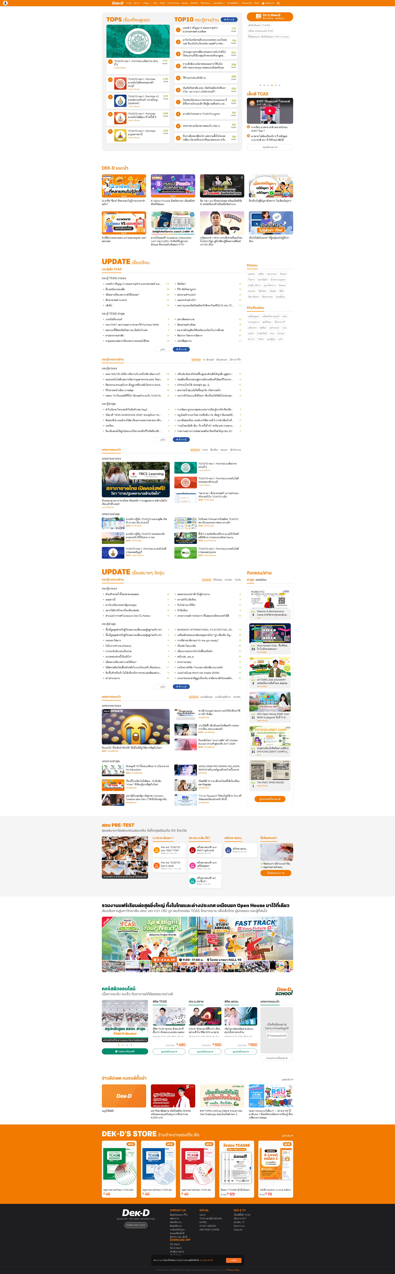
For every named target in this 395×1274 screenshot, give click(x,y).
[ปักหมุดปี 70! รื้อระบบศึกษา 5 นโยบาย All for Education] (113, 770)
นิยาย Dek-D (176, 1248)
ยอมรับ (234, 1260)
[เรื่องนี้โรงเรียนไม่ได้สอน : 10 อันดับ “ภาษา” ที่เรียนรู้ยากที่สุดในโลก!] (113, 785)
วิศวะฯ (283, 274)
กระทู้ (128, 3)
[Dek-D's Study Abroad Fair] (245, 944)
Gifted (281, 333)
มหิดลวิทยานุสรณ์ (271, 316)
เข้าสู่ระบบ (269, 3)
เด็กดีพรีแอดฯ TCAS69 (259, 25)
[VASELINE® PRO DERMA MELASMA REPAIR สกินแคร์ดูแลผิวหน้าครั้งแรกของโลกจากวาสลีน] (185, 770)
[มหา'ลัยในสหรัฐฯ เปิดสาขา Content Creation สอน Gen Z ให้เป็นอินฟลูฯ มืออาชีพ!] (113, 800)
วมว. (285, 327)
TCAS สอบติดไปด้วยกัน (211, 1218)
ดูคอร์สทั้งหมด (168, 1052)
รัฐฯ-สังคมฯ (253, 296)
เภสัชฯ (261, 274)
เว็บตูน (146, 3)
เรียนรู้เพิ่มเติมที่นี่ (206, 1260)
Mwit (285, 316)
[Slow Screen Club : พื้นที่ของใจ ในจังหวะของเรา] (270, 634)
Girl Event (202, 773)
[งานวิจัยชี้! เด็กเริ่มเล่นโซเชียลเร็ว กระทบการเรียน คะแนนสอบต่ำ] (185, 730)
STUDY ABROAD (208, 1226)
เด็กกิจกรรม (235, 449)
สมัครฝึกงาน (176, 1222)
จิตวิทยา (262, 291)
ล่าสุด (250, 580)
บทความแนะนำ (111, 697)
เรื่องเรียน (214, 449)
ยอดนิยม (261, 580)
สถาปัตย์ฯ (262, 279)
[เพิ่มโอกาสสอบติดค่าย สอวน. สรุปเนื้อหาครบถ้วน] (241, 1016)
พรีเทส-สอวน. (233, 838)
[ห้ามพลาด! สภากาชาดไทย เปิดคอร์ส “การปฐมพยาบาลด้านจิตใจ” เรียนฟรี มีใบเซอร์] (136, 479)
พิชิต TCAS (160, 1001)
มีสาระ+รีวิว (235, 359)
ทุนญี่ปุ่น (271, 339)
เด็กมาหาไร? (240, 1218)
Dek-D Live (239, 1226)
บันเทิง (238, 579)
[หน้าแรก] (117, 3)
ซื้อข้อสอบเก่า (268, 838)
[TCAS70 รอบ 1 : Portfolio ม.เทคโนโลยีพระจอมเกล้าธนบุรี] (120, 83)
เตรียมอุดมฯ (253, 316)
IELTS (251, 339)
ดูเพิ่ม (162, 349)
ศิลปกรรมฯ (267, 296)
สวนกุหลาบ (253, 322)
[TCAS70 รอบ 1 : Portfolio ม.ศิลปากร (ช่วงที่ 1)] (138, 41)
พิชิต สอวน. (232, 1001)
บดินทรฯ (252, 327)
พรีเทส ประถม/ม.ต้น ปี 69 (260, 31)
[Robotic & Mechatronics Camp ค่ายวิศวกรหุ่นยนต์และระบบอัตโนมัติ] (270, 600)
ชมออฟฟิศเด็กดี (177, 1233)
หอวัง (250, 333)
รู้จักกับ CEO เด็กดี (178, 1237)
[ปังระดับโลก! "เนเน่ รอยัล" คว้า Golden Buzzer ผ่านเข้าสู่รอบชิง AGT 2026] (185, 744)
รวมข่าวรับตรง (120, 68)
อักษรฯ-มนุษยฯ (278, 279)
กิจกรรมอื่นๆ (262, 652)
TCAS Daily (209, 500)
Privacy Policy (233, 1270)
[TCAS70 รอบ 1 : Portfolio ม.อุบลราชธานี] (120, 135)
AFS (281, 339)
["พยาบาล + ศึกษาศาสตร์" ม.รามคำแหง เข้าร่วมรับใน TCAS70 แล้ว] (185, 497)
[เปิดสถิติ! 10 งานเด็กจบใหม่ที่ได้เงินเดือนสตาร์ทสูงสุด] (185, 785)
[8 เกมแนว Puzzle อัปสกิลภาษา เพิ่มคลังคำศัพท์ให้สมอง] (173, 185)
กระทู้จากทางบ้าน (113, 579)
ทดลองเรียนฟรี (126, 1051)
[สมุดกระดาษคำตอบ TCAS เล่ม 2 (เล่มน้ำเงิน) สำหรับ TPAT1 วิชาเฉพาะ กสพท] (158, 1164)
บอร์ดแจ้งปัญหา (177, 1229)
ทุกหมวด (196, 359)
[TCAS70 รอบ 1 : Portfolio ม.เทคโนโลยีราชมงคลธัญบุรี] (113, 553)
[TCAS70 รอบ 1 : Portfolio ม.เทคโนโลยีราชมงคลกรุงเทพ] (185, 553)
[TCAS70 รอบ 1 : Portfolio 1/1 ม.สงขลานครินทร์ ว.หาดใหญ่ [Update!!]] (120, 101)
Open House (262, 721)
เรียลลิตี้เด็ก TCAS (242, 1214)
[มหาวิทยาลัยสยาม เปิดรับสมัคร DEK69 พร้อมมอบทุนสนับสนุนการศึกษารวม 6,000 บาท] (173, 1096)
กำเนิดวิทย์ (262, 333)
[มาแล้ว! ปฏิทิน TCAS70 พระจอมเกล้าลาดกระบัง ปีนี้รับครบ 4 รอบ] (113, 538)
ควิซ (155, 3)
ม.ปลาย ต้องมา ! (163, 838)
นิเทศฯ (273, 291)
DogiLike (238, 1229)
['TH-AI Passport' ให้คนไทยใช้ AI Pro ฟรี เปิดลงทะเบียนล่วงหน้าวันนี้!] (185, 800)
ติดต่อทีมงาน (176, 1226)
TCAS (162, 3)
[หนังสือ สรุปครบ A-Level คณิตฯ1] (275, 1164)
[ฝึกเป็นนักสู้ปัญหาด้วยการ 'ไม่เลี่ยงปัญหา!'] (271, 185)
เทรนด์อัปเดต (206, 697)
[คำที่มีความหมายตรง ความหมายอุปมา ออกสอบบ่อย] (124, 222)
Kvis (272, 333)
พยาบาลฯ (271, 274)
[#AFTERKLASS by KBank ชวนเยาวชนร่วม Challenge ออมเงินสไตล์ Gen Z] (222, 1096)
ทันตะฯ (282, 285)
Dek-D (203, 1214)
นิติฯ (281, 291)
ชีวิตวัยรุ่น (205, 3)
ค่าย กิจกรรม (173, 3)
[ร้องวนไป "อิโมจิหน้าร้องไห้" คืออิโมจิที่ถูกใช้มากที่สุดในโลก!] (136, 726)
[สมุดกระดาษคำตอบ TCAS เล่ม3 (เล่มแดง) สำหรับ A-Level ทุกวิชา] (197, 1164)
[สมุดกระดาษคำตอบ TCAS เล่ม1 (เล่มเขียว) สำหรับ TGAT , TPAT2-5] (119, 1164)
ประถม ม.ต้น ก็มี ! (199, 838)
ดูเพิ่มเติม (286, 1080)
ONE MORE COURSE (209, 1229)
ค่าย (258, 618)
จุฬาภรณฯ (274, 327)
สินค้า (257, 3)
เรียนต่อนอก (221, 359)
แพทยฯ (251, 274)
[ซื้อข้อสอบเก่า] (276, 852)
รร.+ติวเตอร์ (208, 359)
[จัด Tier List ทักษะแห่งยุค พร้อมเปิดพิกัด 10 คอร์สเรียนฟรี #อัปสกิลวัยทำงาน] (222, 185)
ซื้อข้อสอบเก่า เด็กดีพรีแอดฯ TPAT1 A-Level (268, 36)
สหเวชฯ (251, 291)
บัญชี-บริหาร (254, 285)
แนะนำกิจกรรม (108, 507)
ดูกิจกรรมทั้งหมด (269, 799)
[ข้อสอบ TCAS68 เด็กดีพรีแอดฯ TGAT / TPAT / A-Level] (236, 1164)
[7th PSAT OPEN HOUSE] (270, 771)
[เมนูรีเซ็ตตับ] (124, 1096)
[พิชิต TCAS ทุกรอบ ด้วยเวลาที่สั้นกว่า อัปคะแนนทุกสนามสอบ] (169, 1016)
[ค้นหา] (278, 3)
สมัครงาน (174, 1218)
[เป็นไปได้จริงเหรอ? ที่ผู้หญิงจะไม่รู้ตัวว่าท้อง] (271, 222)
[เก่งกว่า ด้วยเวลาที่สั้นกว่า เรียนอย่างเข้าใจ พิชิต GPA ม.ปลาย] (205, 1016)
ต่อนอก (185, 3)
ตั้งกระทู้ (230, 19)
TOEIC (260, 339)
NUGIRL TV (239, 1222)
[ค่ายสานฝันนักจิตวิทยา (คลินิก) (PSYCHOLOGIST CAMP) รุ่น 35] (270, 737)
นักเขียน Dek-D (177, 1251)
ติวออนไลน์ (247, 3)
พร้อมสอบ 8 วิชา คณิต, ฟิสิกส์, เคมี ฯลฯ (168, 1036)
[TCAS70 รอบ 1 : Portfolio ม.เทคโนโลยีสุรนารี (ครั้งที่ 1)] (120, 118)
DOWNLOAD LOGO (136, 1225)
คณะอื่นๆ (280, 296)
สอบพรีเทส (219, 3)
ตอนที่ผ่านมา (269, 147)
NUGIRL (194, 3)
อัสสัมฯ (263, 327)
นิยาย (136, 3)
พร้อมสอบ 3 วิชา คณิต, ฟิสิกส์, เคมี (238, 1036)
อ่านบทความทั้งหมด (276, 1058)
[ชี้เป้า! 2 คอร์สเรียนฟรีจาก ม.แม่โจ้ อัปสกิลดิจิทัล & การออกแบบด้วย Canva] (185, 538)
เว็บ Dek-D (175, 1244)
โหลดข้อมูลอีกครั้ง (278, 1036)
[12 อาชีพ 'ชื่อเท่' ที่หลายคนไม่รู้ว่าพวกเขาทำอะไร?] (124, 185)
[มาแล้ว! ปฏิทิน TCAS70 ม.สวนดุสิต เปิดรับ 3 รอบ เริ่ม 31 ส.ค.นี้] (113, 523)
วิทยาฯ (251, 279)
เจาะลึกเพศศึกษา (223, 697)
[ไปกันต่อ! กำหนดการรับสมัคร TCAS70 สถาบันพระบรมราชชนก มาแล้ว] (185, 523)
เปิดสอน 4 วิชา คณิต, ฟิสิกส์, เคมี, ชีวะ (204, 1036)
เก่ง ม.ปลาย (196, 1001)
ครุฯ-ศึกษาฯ (269, 285)
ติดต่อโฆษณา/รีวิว (179, 1214)
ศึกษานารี (280, 322)
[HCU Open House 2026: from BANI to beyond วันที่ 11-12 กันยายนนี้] (270, 703)
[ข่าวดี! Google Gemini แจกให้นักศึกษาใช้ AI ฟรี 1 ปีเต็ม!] (185, 715)
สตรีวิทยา (267, 322)
